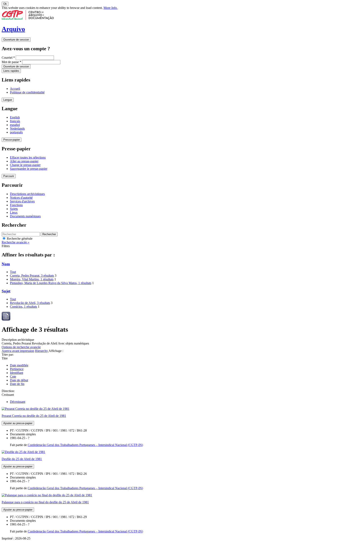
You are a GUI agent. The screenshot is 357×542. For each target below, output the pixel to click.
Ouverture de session (16, 39)
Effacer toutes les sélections (28, 157)
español (15, 125)
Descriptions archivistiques (27, 194)
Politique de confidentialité (27, 92)
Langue (7, 99)
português (16, 132)
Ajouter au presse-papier (17, 423)
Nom (6, 264)
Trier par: (8, 354)
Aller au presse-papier (24, 161)
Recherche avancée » (15, 242)
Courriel (8, 57)
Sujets (14, 209)
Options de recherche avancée (21, 347)
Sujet (6, 291)
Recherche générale (19, 238)
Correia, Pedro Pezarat (32, 275)
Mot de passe (11, 62)
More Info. (111, 8)
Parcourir (8, 176)
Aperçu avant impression (18, 351)
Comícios (23, 306)
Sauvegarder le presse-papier (28, 168)
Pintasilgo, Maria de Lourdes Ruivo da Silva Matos (50, 283)
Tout (13, 272)
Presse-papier (11, 139)
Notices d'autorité (21, 197)
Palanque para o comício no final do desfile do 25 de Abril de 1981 (45, 502)
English (15, 117)
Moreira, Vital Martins (32, 279)
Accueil (15, 88)
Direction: (8, 391)
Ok (5, 3)
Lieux (14, 212)
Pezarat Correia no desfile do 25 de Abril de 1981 (34, 416)
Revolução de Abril (30, 303)
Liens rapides (11, 70)
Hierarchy (42, 351)
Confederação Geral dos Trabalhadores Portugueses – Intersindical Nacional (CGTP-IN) (85, 445)
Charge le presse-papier (25, 165)
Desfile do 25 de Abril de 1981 (22, 459)
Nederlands (17, 128)
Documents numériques (25, 216)
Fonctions (16, 205)
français (15, 121)
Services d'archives (22, 201)
